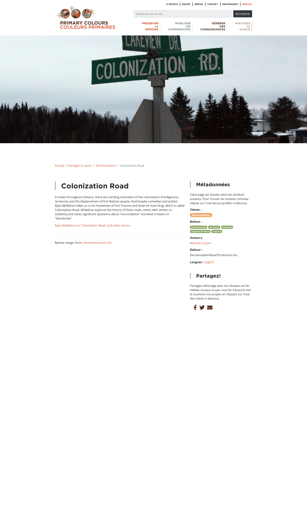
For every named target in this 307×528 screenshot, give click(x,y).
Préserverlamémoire (150, 26)
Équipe (186, 4)
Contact (212, 4)
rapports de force (200, 231)
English (247, 4)
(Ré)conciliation (201, 215)
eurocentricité (198, 227)
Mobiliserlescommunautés (179, 26)
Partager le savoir (80, 165)
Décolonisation (106, 165)
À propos (172, 4)
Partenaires (230, 4)
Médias (199, 4)
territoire (214, 227)
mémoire (227, 227)
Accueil (59, 165)
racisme (217, 231)
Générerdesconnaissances (212, 26)
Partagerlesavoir (242, 26)
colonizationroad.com (97, 243)
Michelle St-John (200, 243)
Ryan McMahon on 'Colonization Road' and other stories (92, 225)
